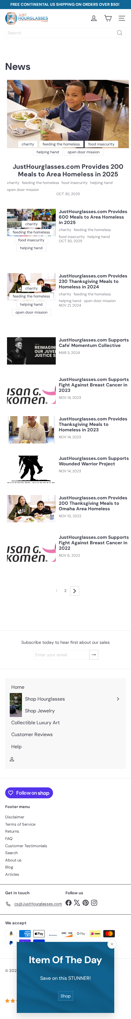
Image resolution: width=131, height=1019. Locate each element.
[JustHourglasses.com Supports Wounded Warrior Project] (31, 469)
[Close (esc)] (112, 944)
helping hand (101, 183)
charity (13, 183)
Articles (12, 874)
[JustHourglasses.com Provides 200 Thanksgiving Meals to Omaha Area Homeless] (31, 508)
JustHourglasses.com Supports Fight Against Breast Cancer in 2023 (94, 385)
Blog (9, 867)
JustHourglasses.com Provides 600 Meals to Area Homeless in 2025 (93, 217)
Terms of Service (20, 824)
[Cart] (108, 18)
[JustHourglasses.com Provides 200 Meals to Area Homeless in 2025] (68, 114)
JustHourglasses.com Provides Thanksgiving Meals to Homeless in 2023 (93, 424)
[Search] (120, 33)
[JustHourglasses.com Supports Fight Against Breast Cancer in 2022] (31, 548)
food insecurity (75, 183)
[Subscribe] (93, 655)
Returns (12, 831)
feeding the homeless (40, 183)
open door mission (23, 190)
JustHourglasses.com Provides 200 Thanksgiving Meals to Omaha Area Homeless (93, 503)
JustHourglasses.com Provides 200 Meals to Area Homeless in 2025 (68, 170)
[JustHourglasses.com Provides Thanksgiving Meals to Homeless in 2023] (31, 429)
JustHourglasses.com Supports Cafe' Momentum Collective (94, 342)
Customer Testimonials (26, 845)
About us (13, 860)
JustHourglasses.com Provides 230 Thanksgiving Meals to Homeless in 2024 (93, 281)
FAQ (8, 838)
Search (11, 852)
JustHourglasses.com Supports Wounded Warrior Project (94, 461)
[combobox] (65, 33)
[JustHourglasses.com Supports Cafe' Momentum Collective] (31, 351)
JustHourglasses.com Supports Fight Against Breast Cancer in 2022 (94, 543)
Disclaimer (14, 817)
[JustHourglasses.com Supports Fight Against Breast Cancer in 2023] (31, 390)
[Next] (74, 591)
